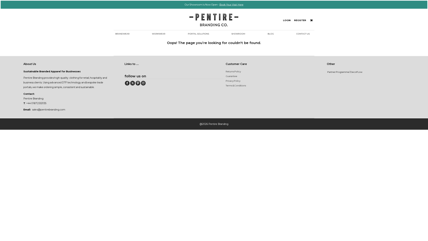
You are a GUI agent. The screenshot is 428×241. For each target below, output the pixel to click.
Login (287, 20)
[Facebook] (127, 83)
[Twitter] (132, 83)
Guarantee (231, 76)
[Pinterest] (138, 83)
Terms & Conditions (236, 85)
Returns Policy (233, 71)
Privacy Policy (233, 80)
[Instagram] (143, 83)
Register (300, 20)
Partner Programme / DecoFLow (344, 72)
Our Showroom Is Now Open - (214, 4)
